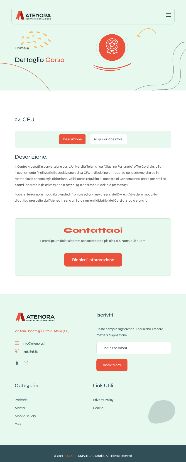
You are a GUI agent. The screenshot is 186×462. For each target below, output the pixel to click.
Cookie (98, 408)
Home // (22, 48)
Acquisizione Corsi (108, 139)
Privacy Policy (103, 400)
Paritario (21, 400)
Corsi (18, 424)
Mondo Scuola (25, 416)
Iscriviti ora (112, 365)
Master (20, 408)
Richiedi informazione (93, 259)
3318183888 (30, 352)
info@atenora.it (34, 343)
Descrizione (72, 139)
